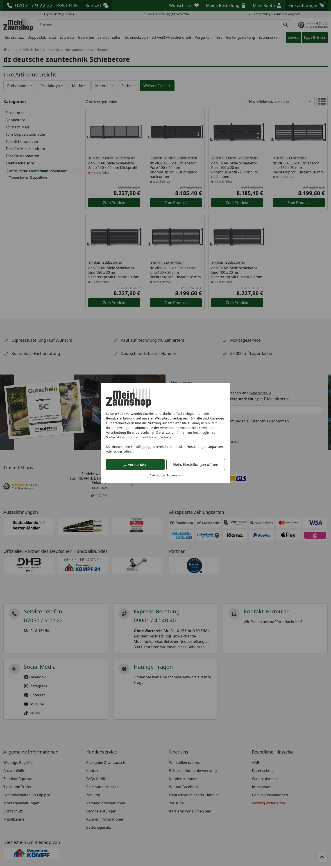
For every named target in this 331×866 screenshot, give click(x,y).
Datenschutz (157, 475)
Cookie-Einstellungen (191, 446)
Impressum (174, 475)
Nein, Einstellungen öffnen (195, 464)
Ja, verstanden (135, 464)
